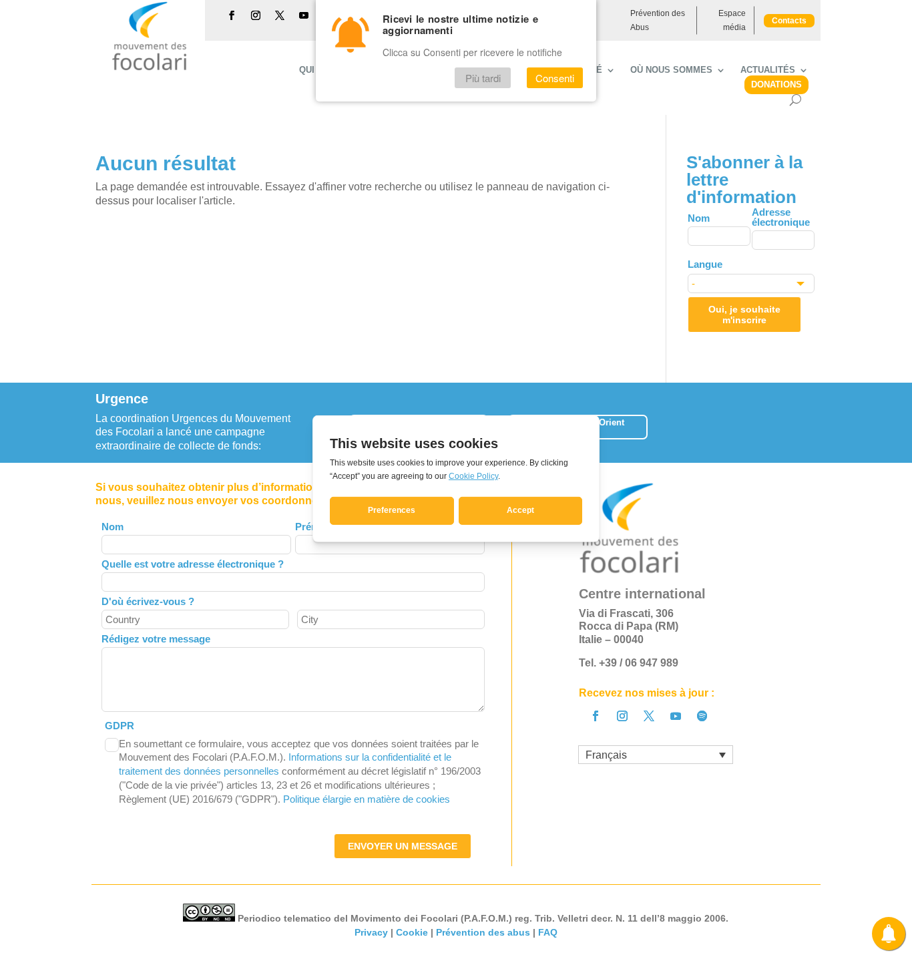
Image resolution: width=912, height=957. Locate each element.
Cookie (412, 932)
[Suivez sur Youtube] (303, 15)
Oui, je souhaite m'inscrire (744, 314)
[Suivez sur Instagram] (255, 15)
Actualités (767, 70)
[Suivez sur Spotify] (702, 716)
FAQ (547, 932)
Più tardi (483, 78)
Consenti (554, 78)
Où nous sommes (671, 70)
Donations (776, 84)
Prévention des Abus (657, 20)
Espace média (732, 20)
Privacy (371, 932)
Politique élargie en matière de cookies (366, 799)
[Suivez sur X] (279, 15)
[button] (816, 422)
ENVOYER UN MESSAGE (402, 846)
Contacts (789, 20)
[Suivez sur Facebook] (231, 15)
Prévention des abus (483, 932)
